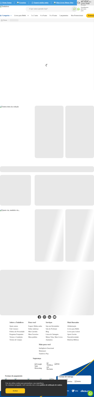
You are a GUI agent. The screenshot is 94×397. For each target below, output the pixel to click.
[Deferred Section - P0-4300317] (64, 132)
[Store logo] (10, 9)
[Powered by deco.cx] (85, 391)
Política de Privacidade (17, 331)
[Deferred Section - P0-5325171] (64, 235)
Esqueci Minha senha (35, 326)
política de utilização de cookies (51, 385)
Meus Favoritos (33, 334)
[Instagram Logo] (44, 317)
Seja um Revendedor (52, 326)
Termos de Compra (16, 340)
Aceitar (15, 391)
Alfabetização (71, 326)
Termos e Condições (16, 337)
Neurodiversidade (73, 337)
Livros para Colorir (73, 331)
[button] (51, 9)
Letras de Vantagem (52, 334)
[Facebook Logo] (39, 317)
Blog (47, 331)
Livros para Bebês (73, 329)
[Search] (74, 9)
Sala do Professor (51, 329)
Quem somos (14, 326)
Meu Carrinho (32, 331)
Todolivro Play (44, 354)
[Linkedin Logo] (49, 317)
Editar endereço (33, 329)
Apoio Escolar (72, 334)
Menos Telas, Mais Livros (54, 337)
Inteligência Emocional (46, 348)
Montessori (42, 351)
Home (5, 20)
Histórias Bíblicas (73, 340)
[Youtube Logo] (54, 317)
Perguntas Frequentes (16, 334)
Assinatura (49, 340)
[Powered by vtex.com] (75, 391)
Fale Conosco (14, 329)
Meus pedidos (32, 337)
